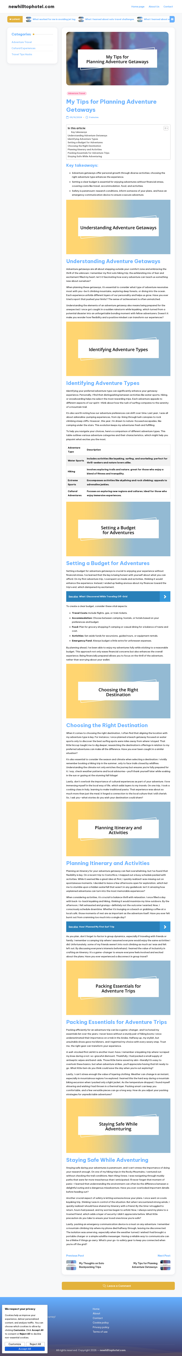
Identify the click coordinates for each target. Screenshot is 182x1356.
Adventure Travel (76, 93)
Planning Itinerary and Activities (85, 149)
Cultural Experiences (23, 48)
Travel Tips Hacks (22, 54)
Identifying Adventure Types (83, 139)
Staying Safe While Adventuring (85, 156)
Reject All (35, 1344)
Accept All (25, 1348)
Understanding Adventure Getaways (87, 135)
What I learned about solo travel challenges (79, 19)
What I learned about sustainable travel (136, 19)
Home (96, 1308)
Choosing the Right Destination (84, 146)
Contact (98, 1318)
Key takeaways (79, 132)
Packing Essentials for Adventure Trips (88, 153)
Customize (15, 1344)
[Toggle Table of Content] (165, 128)
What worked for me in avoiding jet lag (24, 19)
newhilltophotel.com (31, 6)
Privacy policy (101, 1327)
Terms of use (100, 1331)
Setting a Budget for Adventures (85, 142)
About (96, 1313)
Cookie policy (101, 1322)
